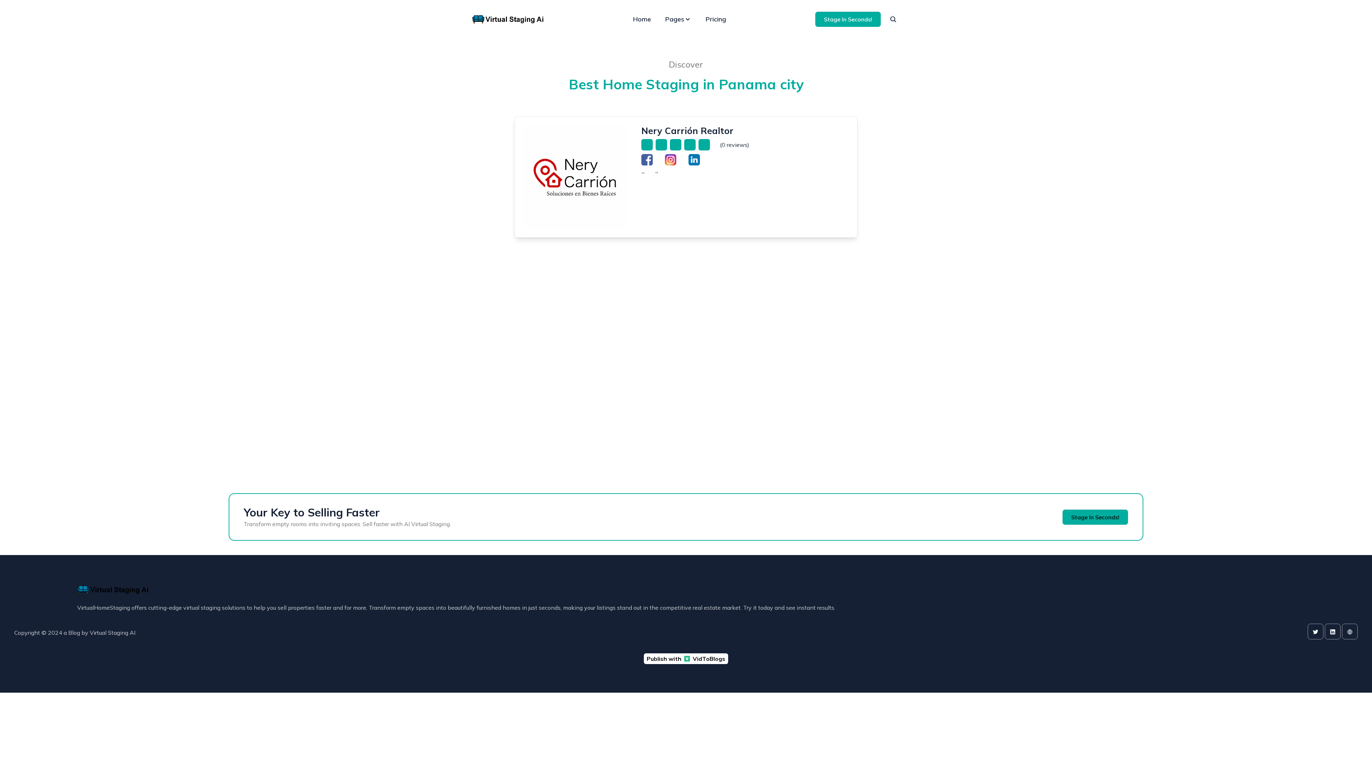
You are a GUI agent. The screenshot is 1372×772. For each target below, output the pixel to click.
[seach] (893, 19)
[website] (1350, 631)
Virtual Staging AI (112, 632)
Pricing (716, 19)
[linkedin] (1333, 631)
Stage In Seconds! (848, 19)
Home (642, 19)
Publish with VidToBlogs (686, 658)
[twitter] (1315, 631)
